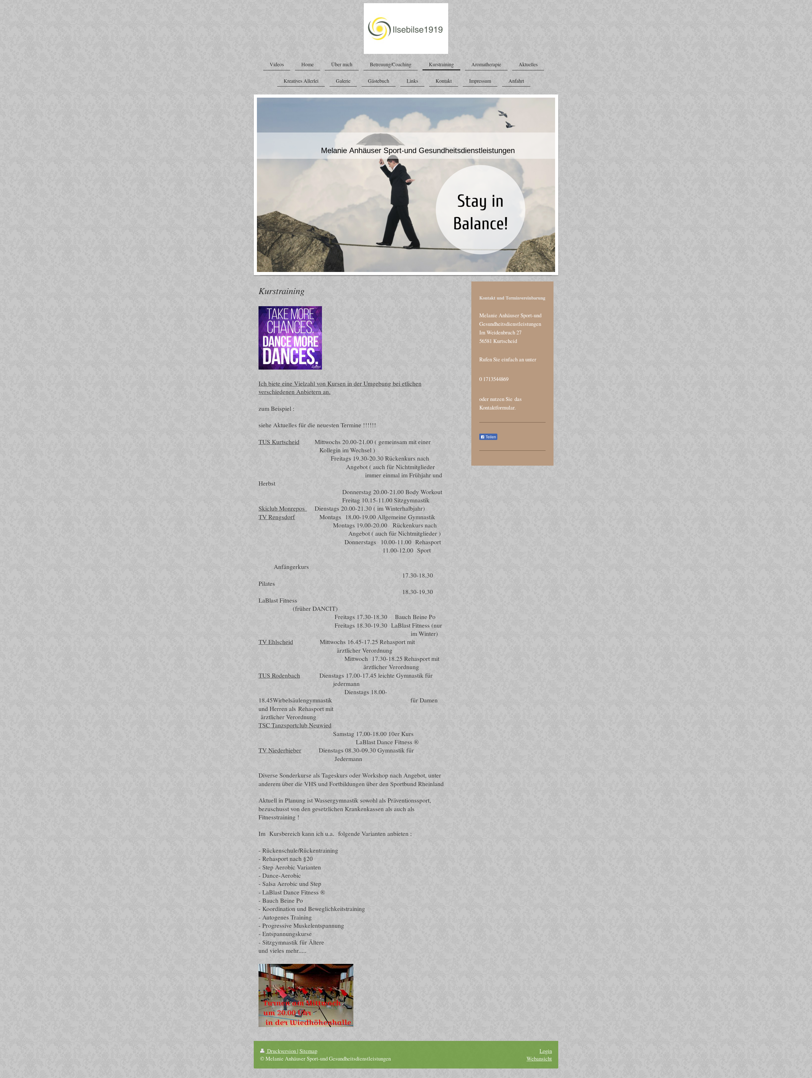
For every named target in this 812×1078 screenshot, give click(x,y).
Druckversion (281, 1051)
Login (546, 1051)
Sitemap (308, 1051)
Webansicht (539, 1058)
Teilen (490, 437)
